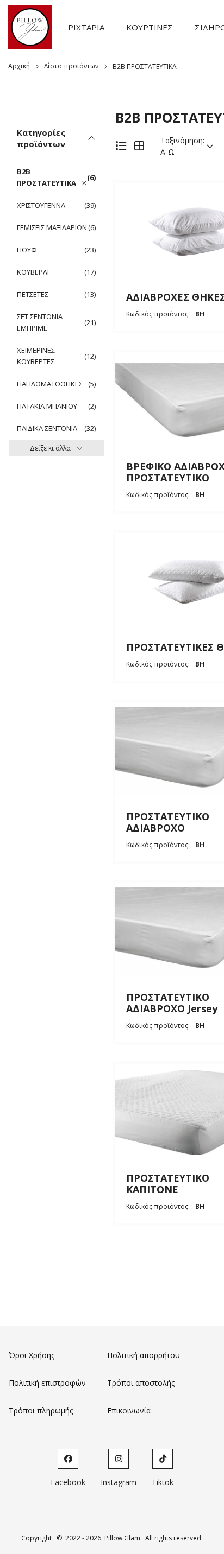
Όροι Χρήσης (31, 1355)
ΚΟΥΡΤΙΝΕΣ (149, 27)
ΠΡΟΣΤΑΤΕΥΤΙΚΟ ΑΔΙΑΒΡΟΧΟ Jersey (171, 1003)
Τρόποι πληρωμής (41, 1410)
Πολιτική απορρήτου (143, 1355)
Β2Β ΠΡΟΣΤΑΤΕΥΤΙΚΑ (145, 66)
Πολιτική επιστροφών (47, 1383)
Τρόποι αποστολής (141, 1383)
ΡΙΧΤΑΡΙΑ (86, 27)
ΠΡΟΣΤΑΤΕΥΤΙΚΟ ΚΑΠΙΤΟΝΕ (167, 1183)
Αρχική (19, 66)
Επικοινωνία (129, 1410)
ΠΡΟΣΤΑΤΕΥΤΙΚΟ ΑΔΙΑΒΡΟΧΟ (167, 822)
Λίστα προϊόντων (71, 66)
